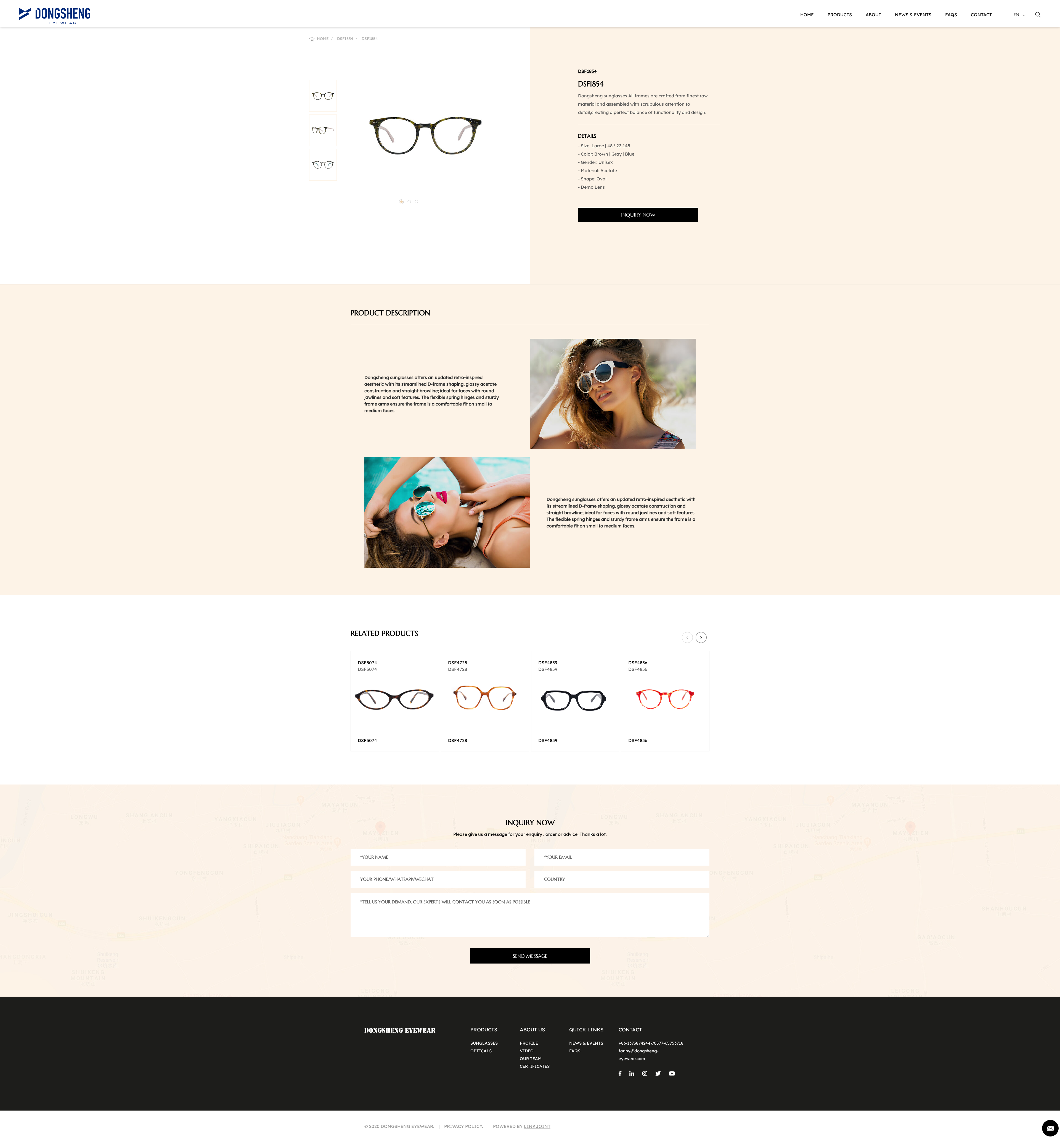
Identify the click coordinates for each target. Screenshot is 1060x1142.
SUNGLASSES (484, 1043)
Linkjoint (537, 1126)
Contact (981, 14)
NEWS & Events (586, 1043)
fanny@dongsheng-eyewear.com (639, 1054)
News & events (913, 14)
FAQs (574, 1050)
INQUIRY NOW (638, 215)
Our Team (531, 1058)
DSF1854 (345, 38)
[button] (401, 201)
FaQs (951, 14)
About (873, 14)
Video (527, 1050)
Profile (529, 1043)
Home (807, 14)
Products (840, 14)
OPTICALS (481, 1050)
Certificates (535, 1066)
